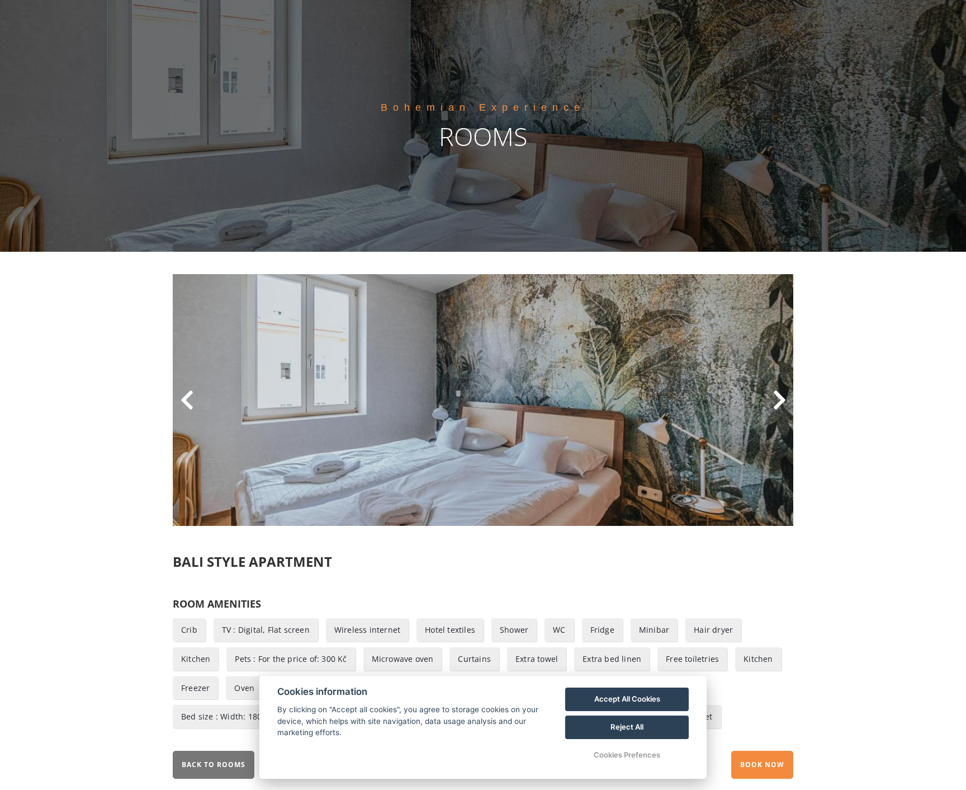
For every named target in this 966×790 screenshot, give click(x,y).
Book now (762, 764)
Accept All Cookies (627, 698)
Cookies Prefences (627, 754)
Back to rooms (213, 764)
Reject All (626, 726)
